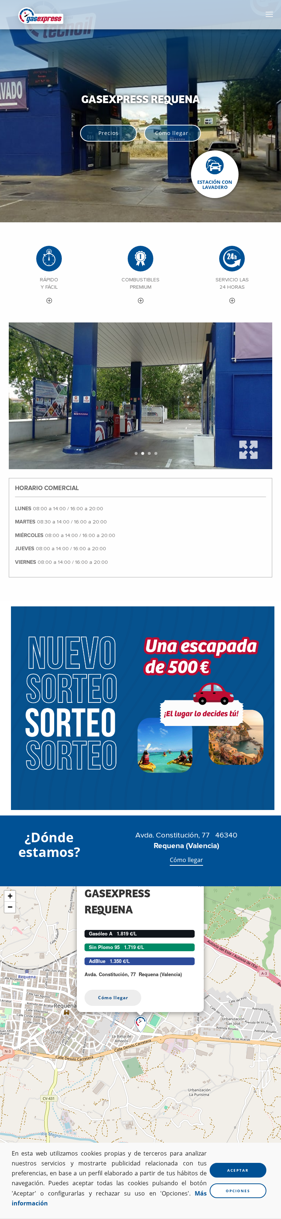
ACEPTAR (238, 1170)
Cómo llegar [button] (113, 997)
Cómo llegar (171, 132)
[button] (49, 276)
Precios (108, 132)
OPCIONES (238, 1190)
